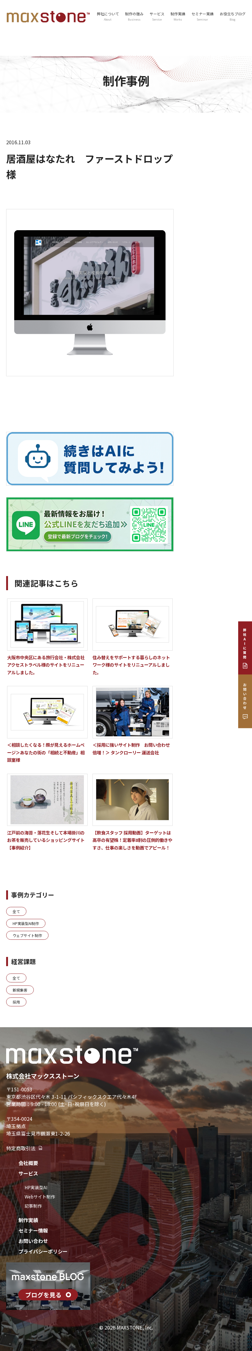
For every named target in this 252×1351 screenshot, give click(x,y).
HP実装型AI (36, 1187)
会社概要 (28, 1163)
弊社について (108, 16)
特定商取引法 (21, 1148)
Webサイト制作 (40, 1197)
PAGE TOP (240, 1304)
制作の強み (134, 16)
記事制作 (33, 1206)
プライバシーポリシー (43, 1251)
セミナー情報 (33, 1230)
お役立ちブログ (233, 16)
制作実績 (178, 16)
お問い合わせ (33, 1241)
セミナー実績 (202, 16)
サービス (28, 1173)
